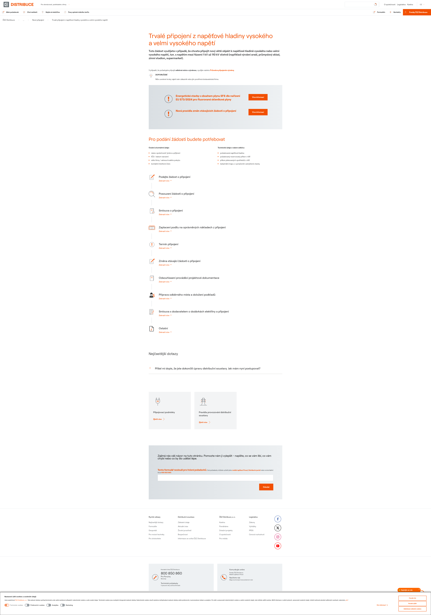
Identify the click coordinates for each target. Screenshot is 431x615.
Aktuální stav (183, 526)
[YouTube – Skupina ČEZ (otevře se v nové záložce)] (277, 546)
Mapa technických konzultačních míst (241, 580)
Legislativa (401, 4)
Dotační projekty (226, 530)
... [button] (23, 20)
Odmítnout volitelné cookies (412, 609)
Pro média (223, 538)
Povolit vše (412, 598)
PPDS (251, 530)
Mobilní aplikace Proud (236, 574)
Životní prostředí (184, 530)
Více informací (381, 605)
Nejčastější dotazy (156, 522)
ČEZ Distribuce (9, 20)
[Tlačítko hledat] (376, 4)
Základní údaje (183, 522)
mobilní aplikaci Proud (240, 470)
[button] (218, 182)
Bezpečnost (183, 534)
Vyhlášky (252, 526)
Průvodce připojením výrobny (222, 70)
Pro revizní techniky (156, 534)
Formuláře (153, 526)
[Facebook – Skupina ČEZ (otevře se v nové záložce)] (277, 519)
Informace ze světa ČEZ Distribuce (192, 538)
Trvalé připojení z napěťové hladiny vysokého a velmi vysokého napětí (80, 20)
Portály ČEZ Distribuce (418, 12)
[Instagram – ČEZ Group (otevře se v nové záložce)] (277, 537)
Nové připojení (38, 20)
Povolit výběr (412, 603)
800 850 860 (166, 473)
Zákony (252, 522)
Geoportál (153, 530)
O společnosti (389, 4)
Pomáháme (223, 526)
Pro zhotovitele (155, 538)
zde (347, 600)
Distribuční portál (254, 470)
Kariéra (410, 4)
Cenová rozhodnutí (256, 534)
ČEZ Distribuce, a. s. (21, 600)
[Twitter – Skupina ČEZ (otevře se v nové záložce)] (277, 528)
